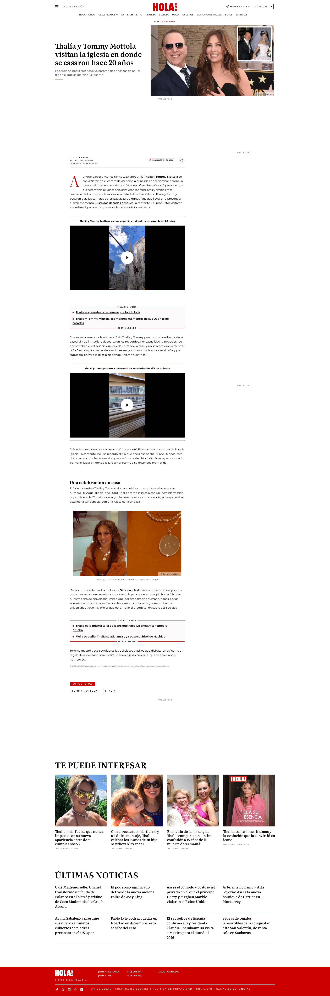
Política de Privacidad (172, 989)
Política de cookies (132, 989)
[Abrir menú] (56, 6)
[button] (127, 257)
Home (157, 22)
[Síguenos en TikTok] (82, 989)
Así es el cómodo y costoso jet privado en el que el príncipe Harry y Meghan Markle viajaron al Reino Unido (191, 894)
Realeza (151, 15)
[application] (127, 258)
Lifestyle (188, 15)
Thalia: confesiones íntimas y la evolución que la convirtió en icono (249, 835)
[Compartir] (181, 160)
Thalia (110, 691)
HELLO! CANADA (168, 971)
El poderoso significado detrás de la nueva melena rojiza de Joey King (132, 891)
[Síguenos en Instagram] (70, 989)
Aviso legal (101, 989)
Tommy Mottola (167, 176)
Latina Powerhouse (209, 15)
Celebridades (107, 15)
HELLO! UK (134, 971)
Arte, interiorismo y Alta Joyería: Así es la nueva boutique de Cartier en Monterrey (243, 894)
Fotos (229, 15)
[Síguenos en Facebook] (57, 989)
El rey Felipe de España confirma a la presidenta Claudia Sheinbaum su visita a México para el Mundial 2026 (190, 927)
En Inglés (242, 15)
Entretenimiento (131, 15)
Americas (261, 6)
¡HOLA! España (108, 971)
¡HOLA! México (87, 15)
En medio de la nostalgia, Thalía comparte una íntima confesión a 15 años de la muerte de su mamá (190, 837)
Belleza (164, 15)
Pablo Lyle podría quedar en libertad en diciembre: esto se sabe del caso (134, 922)
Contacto (204, 989)
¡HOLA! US (105, 976)
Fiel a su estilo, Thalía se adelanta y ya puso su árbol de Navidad (121, 636)
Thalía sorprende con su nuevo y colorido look (108, 312)
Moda (175, 15)
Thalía (148, 176)
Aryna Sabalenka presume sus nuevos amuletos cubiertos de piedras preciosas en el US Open (77, 925)
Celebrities (168, 22)
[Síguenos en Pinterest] (76, 989)
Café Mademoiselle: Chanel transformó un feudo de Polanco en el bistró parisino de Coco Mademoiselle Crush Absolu (79, 896)
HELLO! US (134, 976)
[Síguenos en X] (63, 989)
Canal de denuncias (233, 989)
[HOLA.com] (165, 7)
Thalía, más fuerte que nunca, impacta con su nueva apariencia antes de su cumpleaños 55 (79, 837)
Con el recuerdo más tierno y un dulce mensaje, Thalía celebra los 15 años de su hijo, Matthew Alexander (135, 837)
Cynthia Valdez (80, 157)
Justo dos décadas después (114, 203)
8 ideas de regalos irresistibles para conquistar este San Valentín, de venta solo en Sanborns (246, 925)
